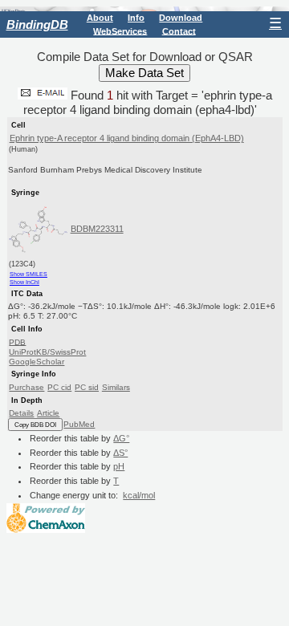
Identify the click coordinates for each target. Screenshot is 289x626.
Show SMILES (28, 274)
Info (136, 17)
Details (21, 413)
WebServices (120, 30)
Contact (179, 30)
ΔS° (120, 452)
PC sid (87, 387)
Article (48, 413)
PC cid (59, 387)
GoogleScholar (36, 361)
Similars (116, 387)
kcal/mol (139, 495)
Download (180, 17)
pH (118, 466)
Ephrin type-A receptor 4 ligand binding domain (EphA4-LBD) (127, 138)
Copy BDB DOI (35, 425)
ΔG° (121, 438)
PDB (17, 341)
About (100, 17)
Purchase (26, 387)
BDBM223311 (97, 229)
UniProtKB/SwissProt (47, 352)
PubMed (79, 424)
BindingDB (37, 24)
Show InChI (24, 282)
